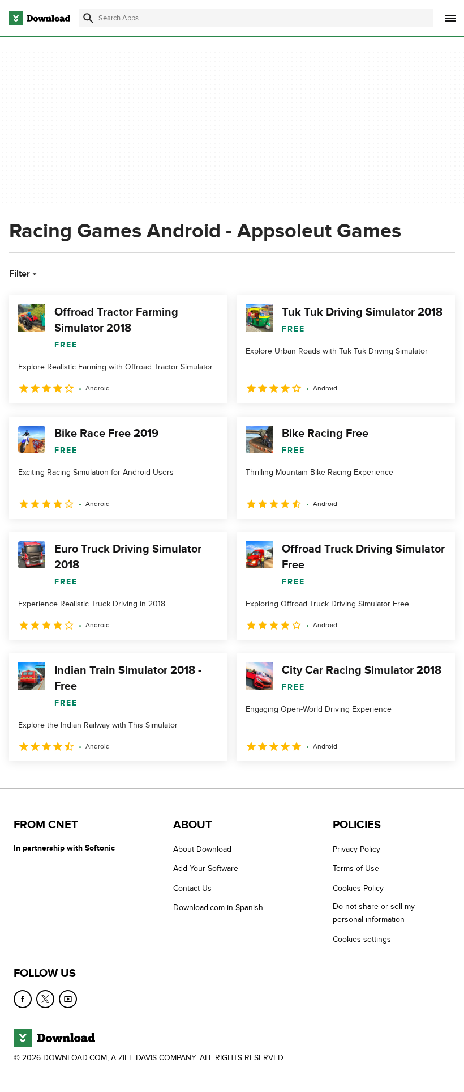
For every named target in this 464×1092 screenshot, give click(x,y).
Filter (19, 273)
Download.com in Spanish (218, 908)
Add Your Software (205, 869)
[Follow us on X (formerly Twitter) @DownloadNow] (45, 999)
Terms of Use (356, 869)
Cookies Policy (358, 888)
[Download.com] (39, 18)
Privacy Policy (356, 849)
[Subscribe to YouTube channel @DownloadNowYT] (68, 999)
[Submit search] (88, 18)
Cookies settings (362, 939)
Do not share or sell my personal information (374, 913)
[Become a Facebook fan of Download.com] (23, 999)
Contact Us (192, 888)
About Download (202, 849)
